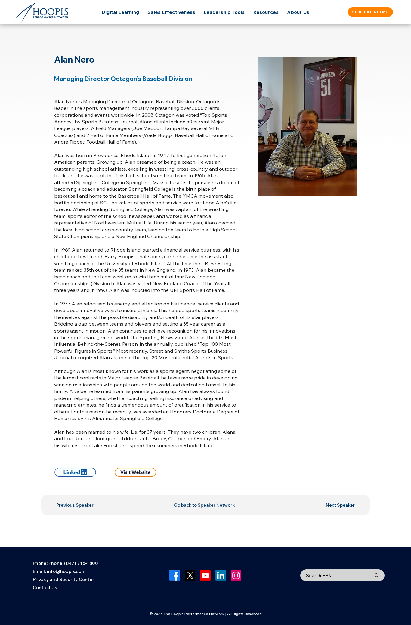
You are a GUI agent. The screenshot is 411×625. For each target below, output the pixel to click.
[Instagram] (236, 575)
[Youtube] (205, 575)
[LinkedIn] (220, 575)
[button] (266, 12)
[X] (190, 575)
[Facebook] (174, 575)
